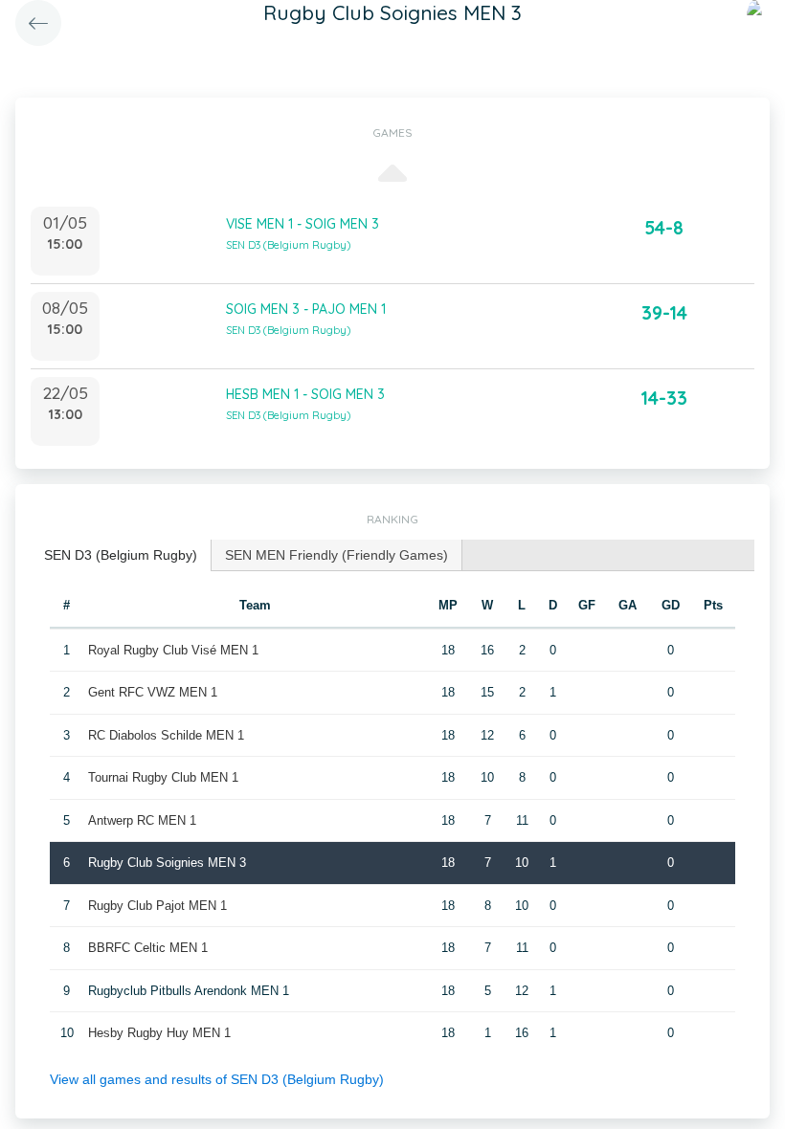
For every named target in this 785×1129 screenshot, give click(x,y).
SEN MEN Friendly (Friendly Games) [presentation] (336, 555)
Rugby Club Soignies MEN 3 (167, 862)
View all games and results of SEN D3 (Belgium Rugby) (217, 1079)
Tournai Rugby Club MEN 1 (163, 777)
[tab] (121, 555)
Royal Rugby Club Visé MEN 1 (173, 650)
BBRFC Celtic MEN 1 (148, 948)
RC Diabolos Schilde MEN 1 (166, 735)
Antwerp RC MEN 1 (142, 820)
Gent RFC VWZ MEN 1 (152, 692)
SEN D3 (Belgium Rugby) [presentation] (120, 555)
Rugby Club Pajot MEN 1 (157, 905)
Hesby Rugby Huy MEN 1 (159, 1033)
